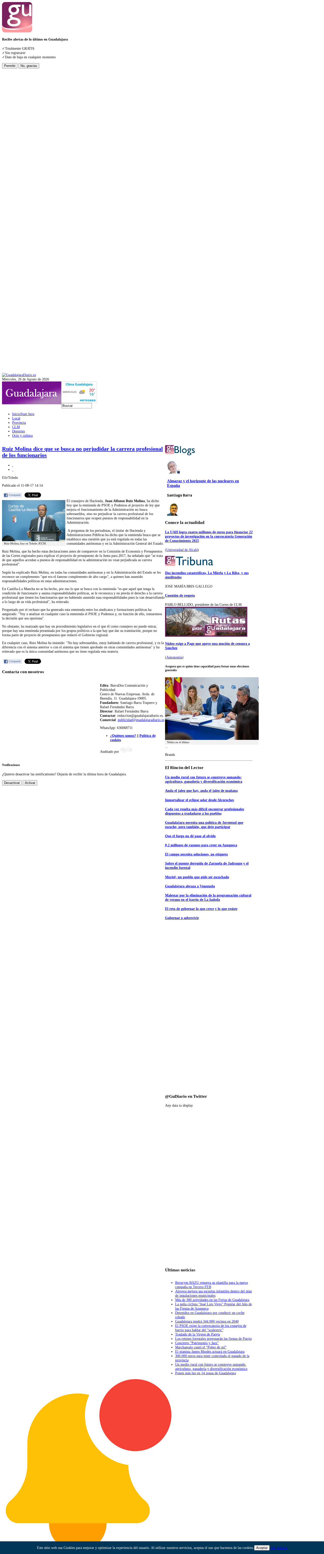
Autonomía (174, 657)
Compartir (15, 495)
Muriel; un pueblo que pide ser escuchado (197, 877)
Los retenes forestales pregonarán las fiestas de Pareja (213, 1339)
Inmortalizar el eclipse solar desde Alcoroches (199, 800)
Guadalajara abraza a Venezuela (190, 886)
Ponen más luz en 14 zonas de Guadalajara (205, 1373)
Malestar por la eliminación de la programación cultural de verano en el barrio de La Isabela (208, 897)
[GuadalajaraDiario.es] (19, 375)
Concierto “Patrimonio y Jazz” (197, 1343)
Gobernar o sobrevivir (182, 918)
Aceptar (262, 1548)
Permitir (9, 66)
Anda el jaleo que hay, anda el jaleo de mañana (201, 791)
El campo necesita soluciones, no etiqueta (196, 854)
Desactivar (12, 783)
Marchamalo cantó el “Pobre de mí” (201, 1347)
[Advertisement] (22, 144)
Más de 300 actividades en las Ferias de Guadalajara (212, 1300)
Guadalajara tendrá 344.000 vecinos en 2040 (207, 1321)
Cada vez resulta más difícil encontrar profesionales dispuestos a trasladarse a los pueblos (204, 811)
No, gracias (29, 66)
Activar (30, 783)
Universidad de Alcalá (182, 550)
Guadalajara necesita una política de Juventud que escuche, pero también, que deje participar (204, 824)
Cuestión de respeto (180, 595)
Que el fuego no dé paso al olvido (190, 836)
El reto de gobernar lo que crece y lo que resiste (201, 909)
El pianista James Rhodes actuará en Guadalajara (210, 1351)
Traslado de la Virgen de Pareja (197, 1334)
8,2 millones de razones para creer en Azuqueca (201, 845)
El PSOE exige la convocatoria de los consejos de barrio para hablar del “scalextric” (210, 1328)
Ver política (279, 1548)
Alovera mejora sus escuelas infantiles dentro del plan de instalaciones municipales (213, 1293)
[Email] (12, 469)
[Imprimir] (12, 465)
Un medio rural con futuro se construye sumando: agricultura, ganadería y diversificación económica (203, 779)
